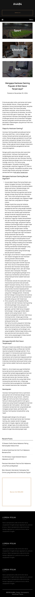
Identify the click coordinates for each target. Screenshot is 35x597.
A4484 (17, 4)
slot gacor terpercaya (21, 172)
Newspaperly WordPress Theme (20, 593)
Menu (31, 19)
